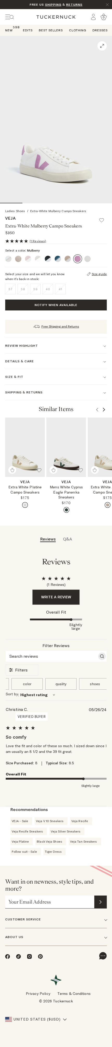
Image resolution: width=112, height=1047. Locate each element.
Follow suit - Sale (24, 852)
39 (35, 289)
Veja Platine (20, 841)
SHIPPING (53, 4)
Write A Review (56, 597)
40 (48, 289)
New (9, 30)
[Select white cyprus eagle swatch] (66, 509)
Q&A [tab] (67, 539)
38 (23, 289)
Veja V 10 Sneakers (50, 821)
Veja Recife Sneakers (27, 831)
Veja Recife (79, 821)
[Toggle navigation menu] (9, 17)
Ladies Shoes (15, 211)
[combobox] (56, 694)
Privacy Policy (38, 993)
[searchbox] (51, 656)
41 (60, 289)
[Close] (107, 4)
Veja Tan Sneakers (83, 841)
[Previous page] (97, 410)
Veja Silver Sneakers (65, 831)
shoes (95, 684)
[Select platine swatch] (25, 505)
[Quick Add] (12, 470)
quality (60, 684)
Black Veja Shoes (49, 841)
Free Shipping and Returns (60, 326)
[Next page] (104, 410)
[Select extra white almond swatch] (107, 505)
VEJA (10, 218)
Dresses (100, 30)
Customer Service (23, 919)
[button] (104, 218)
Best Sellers (51, 30)
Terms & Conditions (74, 993)
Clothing (77, 30)
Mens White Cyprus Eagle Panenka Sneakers (66, 492)
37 (10, 289)
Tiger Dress (53, 852)
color (27, 684)
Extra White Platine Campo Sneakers (25, 490)
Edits (28, 30)
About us (14, 937)
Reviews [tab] (48, 539)
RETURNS (74, 4)
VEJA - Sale (20, 821)
